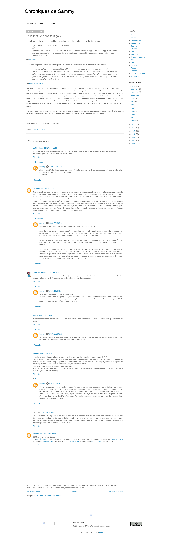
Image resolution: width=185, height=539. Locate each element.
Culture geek (136, 54)
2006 (134, 144)
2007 (134, 140)
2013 (134, 86)
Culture (134, 52)
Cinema (134, 46)
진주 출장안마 (96, 442)
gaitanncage (37, 434)
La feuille (32, 60)
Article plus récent (33, 492)
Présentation (31, 24)
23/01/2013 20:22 (45, 315)
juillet (133, 102)
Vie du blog (135, 76)
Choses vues (136, 40)
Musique (134, 60)
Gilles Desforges (39, 272)
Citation (134, 49)
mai (132, 108)
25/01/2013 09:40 (55, 291)
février (133, 118)
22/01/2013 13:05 (55, 167)
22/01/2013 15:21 (47, 189)
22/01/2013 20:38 (53, 272)
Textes (133, 68)
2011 (134, 128)
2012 (134, 125)
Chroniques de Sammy (49, 11)
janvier (133, 121)
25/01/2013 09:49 (55, 223)
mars (133, 114)
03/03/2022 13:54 (49, 434)
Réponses (39, 162)
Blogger (102, 532)
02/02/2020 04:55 (47, 413)
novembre (135, 92)
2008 (134, 137)
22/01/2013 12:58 (50, 148)
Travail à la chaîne (138, 74)
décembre (135, 89)
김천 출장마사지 (42, 439)
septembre (135, 95)
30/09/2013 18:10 (45, 354)
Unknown (36, 189)
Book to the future (36, 83)
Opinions (134, 62)
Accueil (74, 492)
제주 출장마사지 (117, 439)
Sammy (42, 167)
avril (132, 111)
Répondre (36, 157)
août (133, 98)
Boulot (133, 38)
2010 (134, 131)
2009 (134, 134)
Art (132, 35)
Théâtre (134, 71)
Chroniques (135, 43)
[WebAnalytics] (92, 517)
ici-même (54, 96)
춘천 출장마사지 (73, 442)
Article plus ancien (116, 492)
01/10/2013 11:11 (55, 384)
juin (132, 105)
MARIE (35, 315)
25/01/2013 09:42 (55, 334)
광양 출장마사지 (48, 442)
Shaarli (52, 24)
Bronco (36, 354)
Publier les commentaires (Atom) (49, 496)
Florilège (42, 24)
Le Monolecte (38, 148)
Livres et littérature (40, 129)
